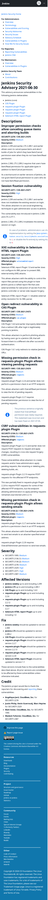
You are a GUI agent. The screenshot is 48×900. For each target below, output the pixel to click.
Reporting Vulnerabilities (16, 52)
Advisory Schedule (13, 37)
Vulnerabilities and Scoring (17, 28)
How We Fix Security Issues (17, 44)
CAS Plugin (10, 103)
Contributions (11, 77)
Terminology (10, 25)
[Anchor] (41, 87)
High (18, 193)
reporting (32, 689)
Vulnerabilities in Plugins (16, 41)
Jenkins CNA (10, 55)
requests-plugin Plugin (15, 106)
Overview (9, 22)
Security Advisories (13, 31)
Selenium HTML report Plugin (18, 116)
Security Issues (11, 34)
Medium (19, 140)
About (7, 74)
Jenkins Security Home (11, 14)
